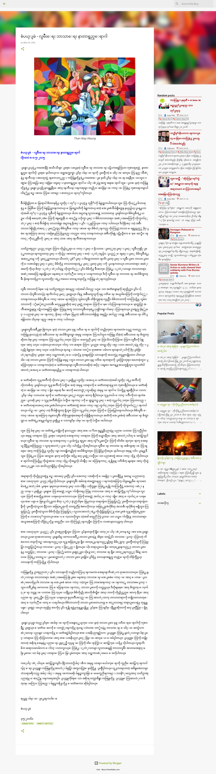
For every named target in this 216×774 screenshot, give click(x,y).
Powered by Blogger (110, 763)
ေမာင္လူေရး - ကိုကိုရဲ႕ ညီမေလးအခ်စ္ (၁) (177, 404)
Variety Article (45, 723)
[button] (23, 49)
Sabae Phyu (27, 723)
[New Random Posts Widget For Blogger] (198, 305)
